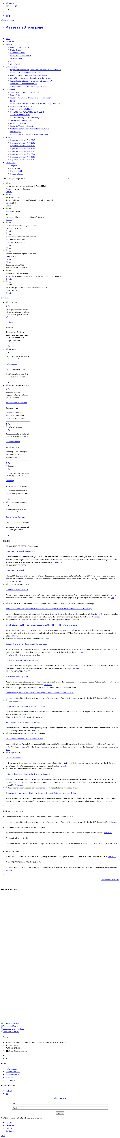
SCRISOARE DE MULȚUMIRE (17, 589)
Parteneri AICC (16, 168)
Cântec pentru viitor (18, 123)
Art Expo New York (13, 757)
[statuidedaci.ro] (9, 352)
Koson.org (10, 480)
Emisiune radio (16, 58)
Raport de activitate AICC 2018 (22, 157)
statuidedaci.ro (11, 364)
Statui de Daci (15, 49)
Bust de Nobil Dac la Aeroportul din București (23, 722)
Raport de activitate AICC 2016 (22, 151)
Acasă (8, 38)
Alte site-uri (15, 64)
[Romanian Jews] (6, 388)
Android (9, 1090)
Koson (12, 61)
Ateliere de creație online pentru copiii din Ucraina (29, 86)
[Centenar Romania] (9, 430)
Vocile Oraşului (15, 131)
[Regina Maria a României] (9, 505)
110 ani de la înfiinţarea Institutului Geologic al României (28, 774)
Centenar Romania (13, 441)
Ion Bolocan (10, 322)
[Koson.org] (9, 469)
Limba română (11, 66)
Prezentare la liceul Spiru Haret (22, 106)
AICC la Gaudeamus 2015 (20, 114)
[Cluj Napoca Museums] (10, 1026)
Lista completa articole (110, 879)
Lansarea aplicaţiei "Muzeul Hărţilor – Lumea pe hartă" (27, 706)
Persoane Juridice (17, 171)
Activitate (10, 137)
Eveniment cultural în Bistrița (21, 109)
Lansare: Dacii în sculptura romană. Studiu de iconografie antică (35, 103)
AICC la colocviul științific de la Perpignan (26, 117)
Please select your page (24, 27)
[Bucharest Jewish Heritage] (9, 388)
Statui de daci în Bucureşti (20, 55)
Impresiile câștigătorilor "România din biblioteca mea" (31, 80)
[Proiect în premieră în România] (6, 505)
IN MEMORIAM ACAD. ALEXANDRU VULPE (27, 111)
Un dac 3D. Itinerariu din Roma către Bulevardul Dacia (26, 643)
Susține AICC (10, 162)
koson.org (9, 1077)
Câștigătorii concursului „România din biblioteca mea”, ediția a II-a (35, 69)
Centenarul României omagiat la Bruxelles (22, 660)
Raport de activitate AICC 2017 (22, 154)
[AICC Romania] (7, 20)
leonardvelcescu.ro (13, 1074)
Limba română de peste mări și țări (23, 83)
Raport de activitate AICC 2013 (22, 142)
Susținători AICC (16, 165)
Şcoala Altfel (15, 95)
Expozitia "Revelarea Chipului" (21, 126)
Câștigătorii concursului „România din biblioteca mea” (31, 78)
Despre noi (10, 41)
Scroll (3, 1135)
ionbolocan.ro (11, 1080)
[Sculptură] (6, 305)
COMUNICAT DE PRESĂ (15, 570)
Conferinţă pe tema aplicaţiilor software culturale (29, 128)
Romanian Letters (17, 52)
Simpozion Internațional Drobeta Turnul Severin (24, 738)
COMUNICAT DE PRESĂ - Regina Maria (21, 551)
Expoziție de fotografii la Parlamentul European (29, 134)
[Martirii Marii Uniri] (6, 430)
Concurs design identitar (19, 47)
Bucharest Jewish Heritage (16, 402)
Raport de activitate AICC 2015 (22, 148)
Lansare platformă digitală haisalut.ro (25, 72)
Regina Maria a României (15, 516)
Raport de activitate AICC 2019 (22, 159)
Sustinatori (10, 1131)
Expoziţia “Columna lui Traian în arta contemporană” (30, 97)
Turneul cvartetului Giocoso (21, 120)
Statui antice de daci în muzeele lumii (24, 92)
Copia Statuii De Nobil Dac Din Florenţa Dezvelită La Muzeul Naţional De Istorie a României (41, 624)
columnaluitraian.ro (13, 1071)
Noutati (9, 1122)
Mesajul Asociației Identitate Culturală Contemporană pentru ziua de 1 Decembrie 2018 (40, 692)
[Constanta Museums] (10, 1031)
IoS (7, 1093)
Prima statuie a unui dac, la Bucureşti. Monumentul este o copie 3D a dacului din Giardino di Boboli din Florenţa (49, 608)
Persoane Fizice (16, 173)
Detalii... (9, 191)
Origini (12, 100)
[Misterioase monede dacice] (6, 469)
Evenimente (10, 89)
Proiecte (9, 44)
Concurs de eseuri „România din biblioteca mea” (28, 75)
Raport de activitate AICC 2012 (22, 140)
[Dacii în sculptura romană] (6, 352)
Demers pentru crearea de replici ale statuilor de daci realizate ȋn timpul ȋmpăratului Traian (41, 793)
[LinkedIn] (6, 1058)
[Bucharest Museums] (10, 1023)
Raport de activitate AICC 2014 (22, 145)
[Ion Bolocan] (9, 305)
